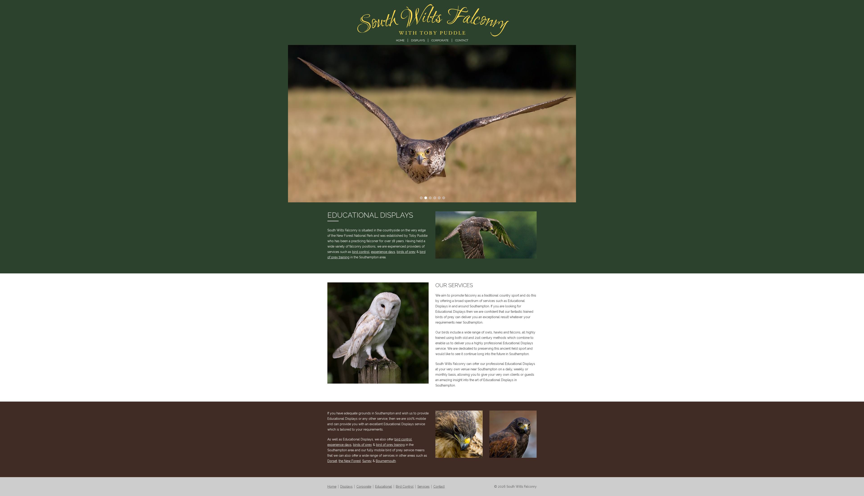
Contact (461, 40)
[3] (434, 197)
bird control (360, 252)
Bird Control (405, 486)
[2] (430, 197)
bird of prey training (390, 445)
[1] (425, 197)
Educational (383, 486)
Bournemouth (386, 461)
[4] (438, 197)
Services (423, 486)
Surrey (367, 461)
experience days (383, 252)
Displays (418, 40)
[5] (443, 197)
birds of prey (406, 252)
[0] (420, 197)
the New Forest (350, 461)
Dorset (332, 461)
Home (400, 40)
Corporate (440, 40)
